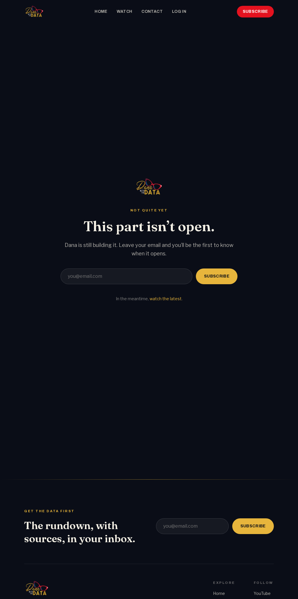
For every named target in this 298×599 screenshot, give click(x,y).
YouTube (262, 593)
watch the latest (166, 298)
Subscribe (255, 11)
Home (101, 11)
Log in (179, 11)
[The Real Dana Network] (34, 11)
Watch (124, 11)
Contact (151, 11)
